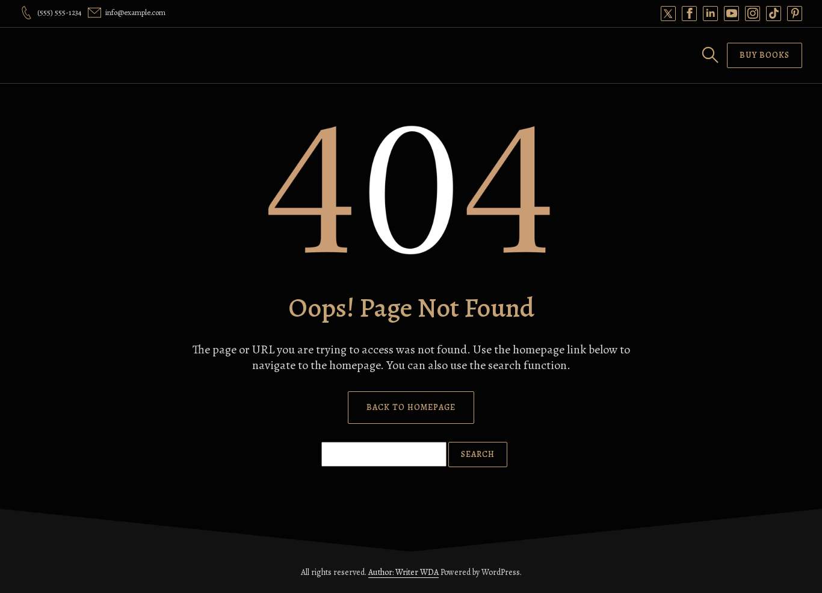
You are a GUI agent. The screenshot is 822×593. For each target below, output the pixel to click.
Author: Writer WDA (403, 572)
